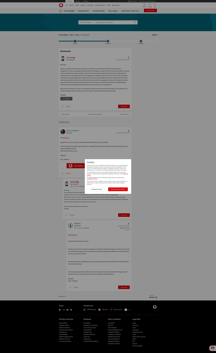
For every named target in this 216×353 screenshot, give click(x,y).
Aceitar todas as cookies (118, 189)
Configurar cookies (96, 189)
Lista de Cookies (93, 177)
